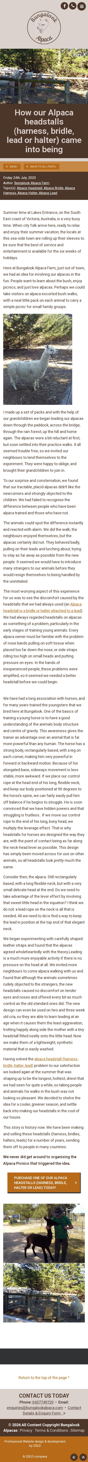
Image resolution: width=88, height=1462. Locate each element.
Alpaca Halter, (28, 193)
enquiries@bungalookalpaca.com (35, 1407)
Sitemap (77, 1430)
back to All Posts (43, 166)
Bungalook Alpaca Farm (31, 183)
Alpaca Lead (48, 193)
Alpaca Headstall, (30, 188)
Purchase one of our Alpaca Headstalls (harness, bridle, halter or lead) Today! (40, 1183)
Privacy (26, 1430)
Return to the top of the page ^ (44, 1377)
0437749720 (43, 1402)
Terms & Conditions (51, 1430)
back (13, 166)
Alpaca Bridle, (54, 188)
